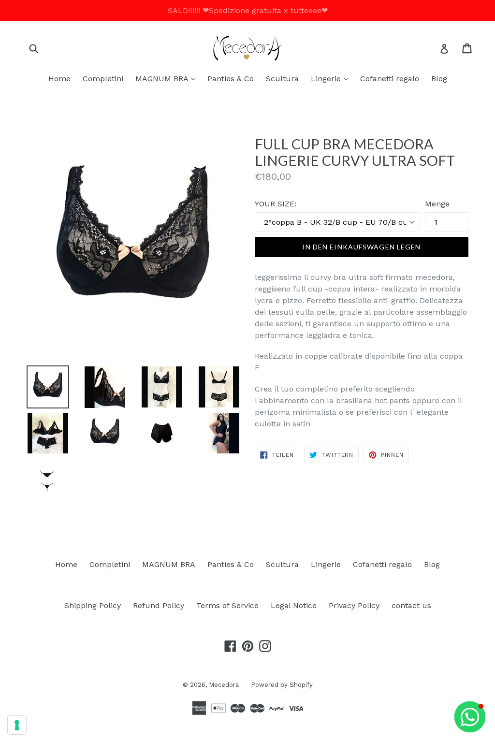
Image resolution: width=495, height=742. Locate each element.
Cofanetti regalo (389, 78)
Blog (439, 78)
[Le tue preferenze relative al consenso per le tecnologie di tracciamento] (17, 725)
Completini (103, 78)
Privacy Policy (354, 605)
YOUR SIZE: (275, 203)
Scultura (282, 78)
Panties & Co (230, 78)
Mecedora (224, 684)
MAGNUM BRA (167, 78)
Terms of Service (227, 605)
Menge (437, 203)
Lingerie (332, 78)
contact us (411, 605)
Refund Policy (158, 605)
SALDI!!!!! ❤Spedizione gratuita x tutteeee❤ (248, 10)
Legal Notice (294, 605)
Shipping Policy (92, 605)
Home (59, 78)
